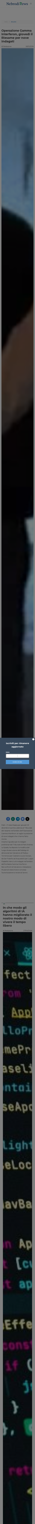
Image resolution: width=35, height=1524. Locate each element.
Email (8, 752)
